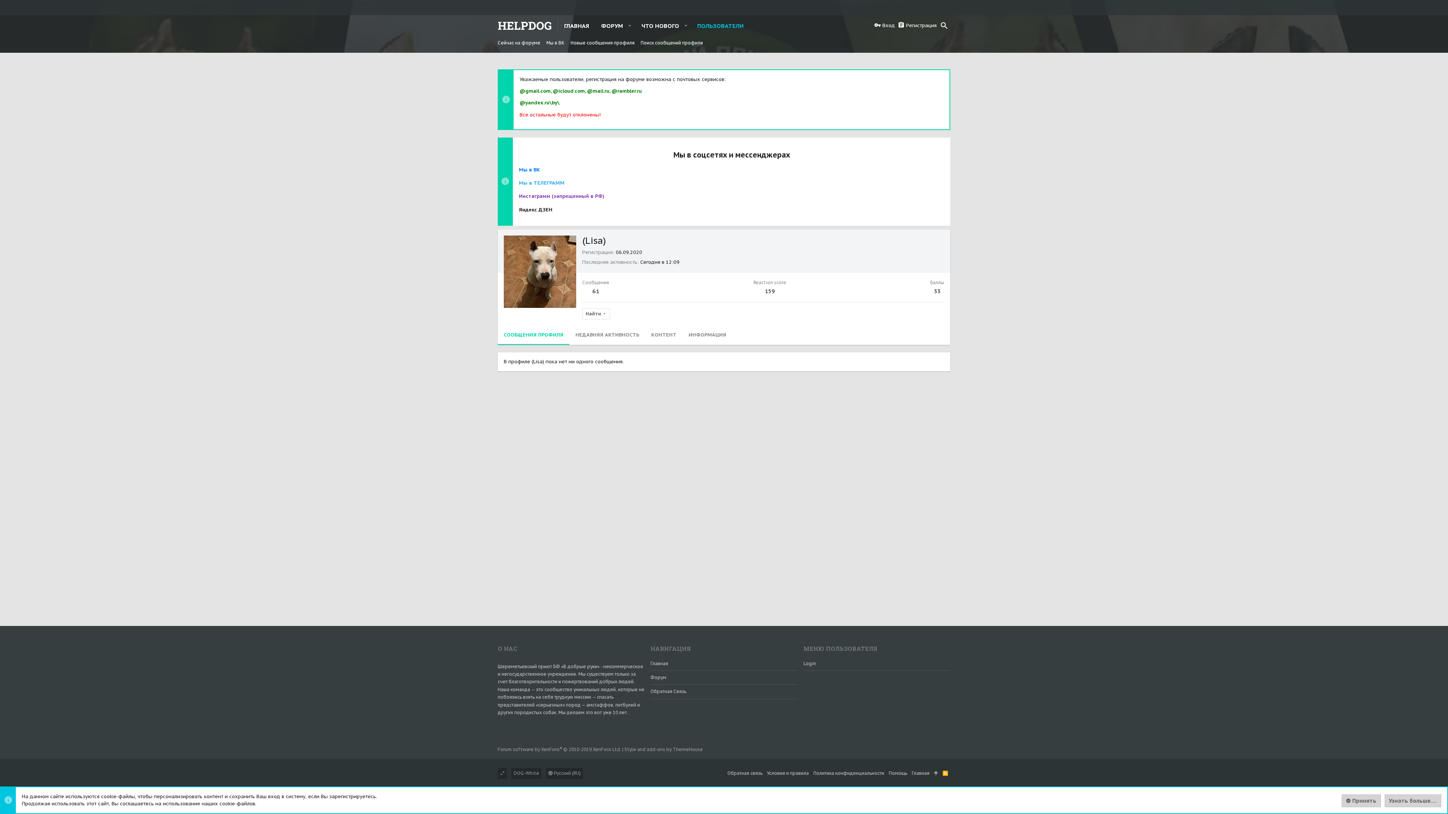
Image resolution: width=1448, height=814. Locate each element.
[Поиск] (944, 25)
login (810, 663)
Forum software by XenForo (559, 749)
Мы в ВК (529, 170)
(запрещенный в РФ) (561, 196)
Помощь (898, 773)
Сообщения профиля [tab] (533, 335)
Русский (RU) (567, 773)
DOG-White (526, 773)
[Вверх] (936, 773)
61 (595, 291)
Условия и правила (788, 773)
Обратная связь (668, 691)
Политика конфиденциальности (848, 773)
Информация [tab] (707, 335)
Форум (658, 677)
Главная (659, 663)
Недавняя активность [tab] (607, 335)
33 (937, 291)
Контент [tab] (663, 335)
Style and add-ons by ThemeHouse (663, 749)
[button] (629, 25)
